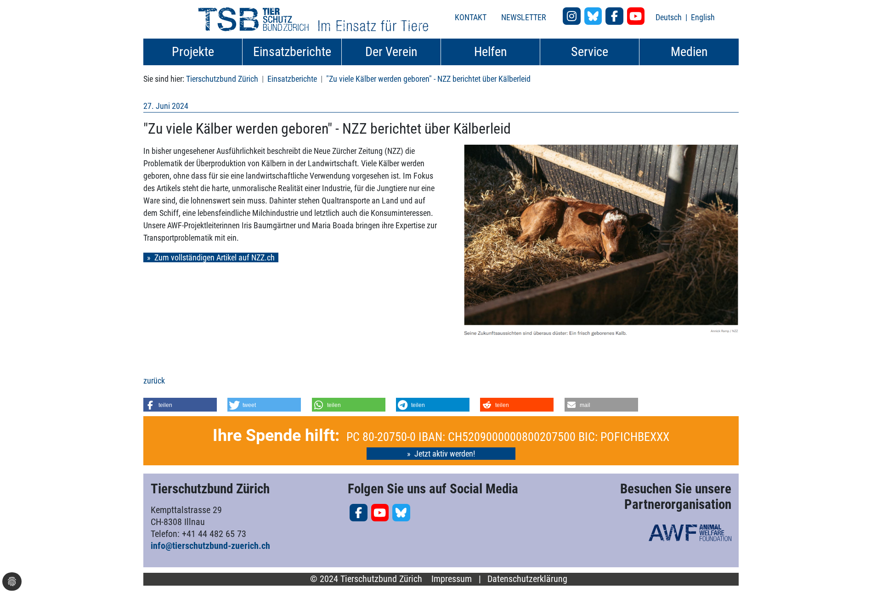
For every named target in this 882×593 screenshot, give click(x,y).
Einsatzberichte (292, 79)
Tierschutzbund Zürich (222, 79)
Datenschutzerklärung (527, 579)
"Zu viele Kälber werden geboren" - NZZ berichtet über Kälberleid (428, 79)
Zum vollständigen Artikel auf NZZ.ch (214, 257)
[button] (180, 405)
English (703, 17)
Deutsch (670, 17)
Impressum (451, 579)
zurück (154, 380)
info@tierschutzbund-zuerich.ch (210, 545)
